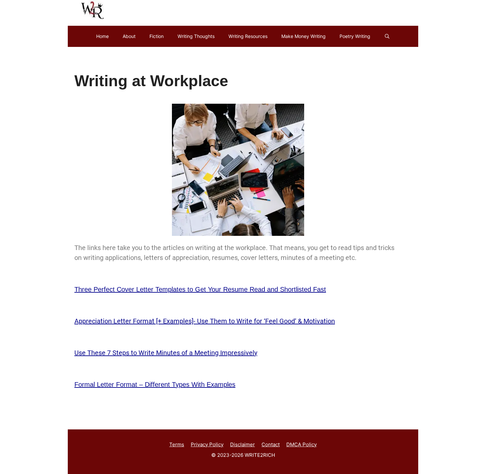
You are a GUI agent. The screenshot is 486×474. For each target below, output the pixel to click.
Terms (176, 444)
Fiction (156, 36)
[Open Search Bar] (387, 36)
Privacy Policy (207, 444)
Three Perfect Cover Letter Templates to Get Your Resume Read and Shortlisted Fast (200, 289)
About (129, 36)
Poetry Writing (355, 36)
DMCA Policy (301, 444)
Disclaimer (242, 444)
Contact (271, 444)
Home (102, 36)
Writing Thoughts (196, 36)
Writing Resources (247, 36)
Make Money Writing (303, 36)
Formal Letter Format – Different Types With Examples (154, 384)
